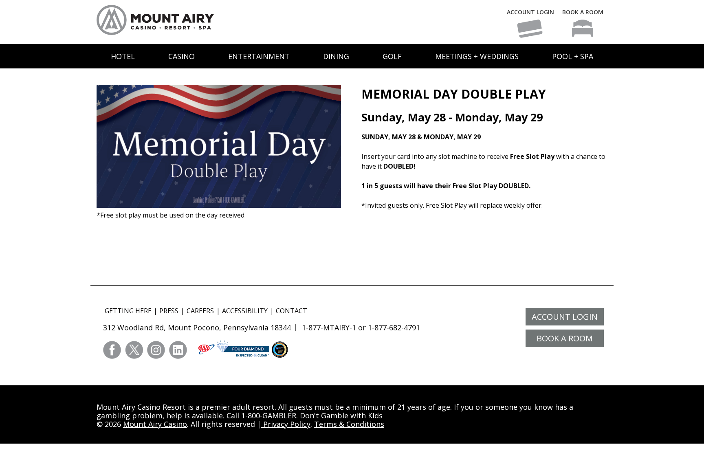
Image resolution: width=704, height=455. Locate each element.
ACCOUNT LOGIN (530, 12)
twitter (134, 350)
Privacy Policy (285, 424)
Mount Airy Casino (155, 424)
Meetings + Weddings (477, 56)
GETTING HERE (128, 310)
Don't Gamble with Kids (341, 415)
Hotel (123, 56)
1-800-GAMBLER (268, 415)
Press (168, 310)
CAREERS (200, 310)
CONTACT (291, 310)
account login (565, 316)
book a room (565, 338)
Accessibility (245, 310)
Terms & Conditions (349, 424)
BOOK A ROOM (582, 12)
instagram (156, 350)
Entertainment (259, 56)
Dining (336, 56)
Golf (392, 56)
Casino (181, 56)
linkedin (178, 350)
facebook (112, 350)
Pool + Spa (572, 56)
